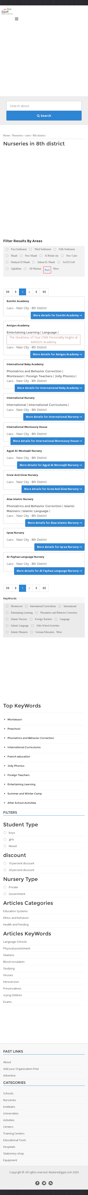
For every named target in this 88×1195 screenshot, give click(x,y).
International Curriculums (48, 405)
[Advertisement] (44, 52)
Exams (7, 1002)
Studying (9, 968)
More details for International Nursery (52, 417)
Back (47, 269)
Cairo (10, 308)
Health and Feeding (15, 924)
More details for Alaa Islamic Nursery (53, 523)
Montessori (15, 376)
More (56, 268)
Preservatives (12, 988)
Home (6, 135)
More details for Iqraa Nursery (58, 547)
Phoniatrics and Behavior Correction (34, 371)
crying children (12, 995)
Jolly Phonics (65, 376)
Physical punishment (16, 948)
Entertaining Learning (23, 332)
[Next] (36, 292)
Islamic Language (35, 511)
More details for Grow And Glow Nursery (51, 489)
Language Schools (15, 942)
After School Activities (21, 802)
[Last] (44, 292)
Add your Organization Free (21, 1069)
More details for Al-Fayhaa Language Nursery (48, 571)
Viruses (8, 975)
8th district (39, 135)
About (7, 1062)
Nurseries (17, 135)
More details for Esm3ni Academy (56, 315)
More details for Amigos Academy (56, 354)
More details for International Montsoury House (46, 441)
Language (49, 332)
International (16, 405)
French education (18, 756)
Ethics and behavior (16, 918)
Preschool (13, 728)
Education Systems (15, 911)
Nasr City (22, 308)
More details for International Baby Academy (48, 388)
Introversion (11, 982)
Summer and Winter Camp (24, 793)
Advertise (9, 1075)
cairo (28, 135)
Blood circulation (14, 962)
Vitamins (8, 955)
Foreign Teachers (39, 376)
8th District (39, 308)
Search (45, 116)
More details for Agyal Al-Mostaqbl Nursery (49, 465)
